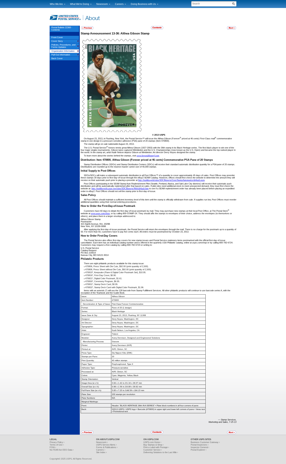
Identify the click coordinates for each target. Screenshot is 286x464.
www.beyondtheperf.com (148, 155)
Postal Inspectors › (200, 445)
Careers (119, 4)
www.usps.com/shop (100, 213)
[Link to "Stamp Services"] (87, 29)
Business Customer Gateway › (205, 442)
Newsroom (102, 4)
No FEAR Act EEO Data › (62, 450)
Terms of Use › (57, 445)
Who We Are (56, 4)
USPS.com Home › (152, 442)
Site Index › (101, 452)
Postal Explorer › (198, 450)
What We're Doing (79, 4)
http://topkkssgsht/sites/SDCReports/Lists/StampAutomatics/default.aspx (171, 180)
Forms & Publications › (107, 447)
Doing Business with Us (143, 4)
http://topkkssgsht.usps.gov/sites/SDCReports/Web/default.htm (120, 188)
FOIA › (53, 447)
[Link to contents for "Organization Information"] (157, 29)
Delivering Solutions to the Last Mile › (160, 452)
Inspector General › (200, 447)
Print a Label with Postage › (156, 447)
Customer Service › (152, 450)
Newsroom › (102, 442)
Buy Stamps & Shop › (153, 445)
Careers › (100, 450)
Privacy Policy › (57, 442)
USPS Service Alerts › (106, 445)
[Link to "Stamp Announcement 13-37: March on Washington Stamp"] (231, 29)
